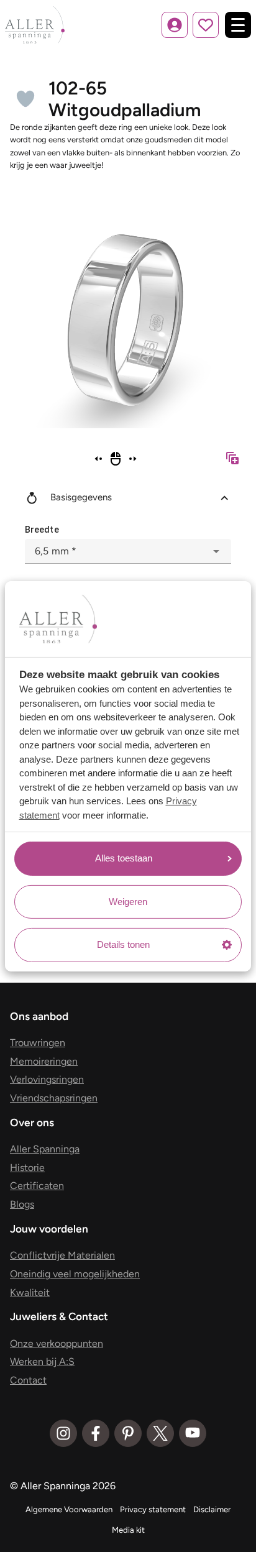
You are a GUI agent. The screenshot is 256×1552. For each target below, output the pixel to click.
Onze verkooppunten (56, 1343)
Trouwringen (37, 1043)
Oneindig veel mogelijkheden (75, 1274)
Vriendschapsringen (54, 1098)
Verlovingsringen (47, 1079)
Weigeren (128, 901)
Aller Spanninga (45, 1149)
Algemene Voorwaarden (68, 1509)
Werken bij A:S (42, 1361)
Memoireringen (44, 1061)
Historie (27, 1167)
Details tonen (123, 944)
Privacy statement (153, 1509)
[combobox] (128, 551)
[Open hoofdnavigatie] (238, 25)
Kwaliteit (30, 1292)
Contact (28, 1380)
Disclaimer (212, 1509)
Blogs (22, 1204)
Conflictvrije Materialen (62, 1255)
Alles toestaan (123, 858)
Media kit (128, 1530)
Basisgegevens (81, 497)
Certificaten (37, 1186)
